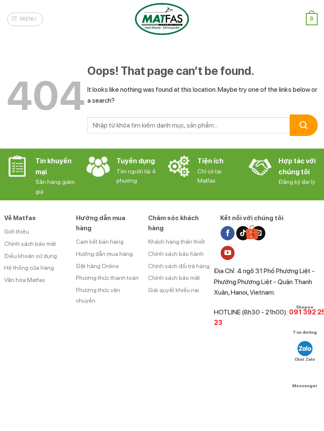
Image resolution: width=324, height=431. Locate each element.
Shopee (304, 306)
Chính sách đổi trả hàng (179, 266)
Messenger (304, 385)
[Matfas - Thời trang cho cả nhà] (162, 19)
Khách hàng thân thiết (176, 241)
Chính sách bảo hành (176, 253)
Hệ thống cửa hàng (29, 267)
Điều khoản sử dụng (30, 256)
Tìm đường (305, 332)
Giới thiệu (16, 231)
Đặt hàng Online (97, 266)
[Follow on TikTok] (243, 233)
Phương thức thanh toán (107, 277)
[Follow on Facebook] (228, 233)
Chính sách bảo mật (30, 243)
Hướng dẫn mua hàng (104, 253)
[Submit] (304, 125)
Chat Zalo (304, 359)
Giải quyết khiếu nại (173, 290)
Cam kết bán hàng (100, 241)
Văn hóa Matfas (24, 280)
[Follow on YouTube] (228, 253)
